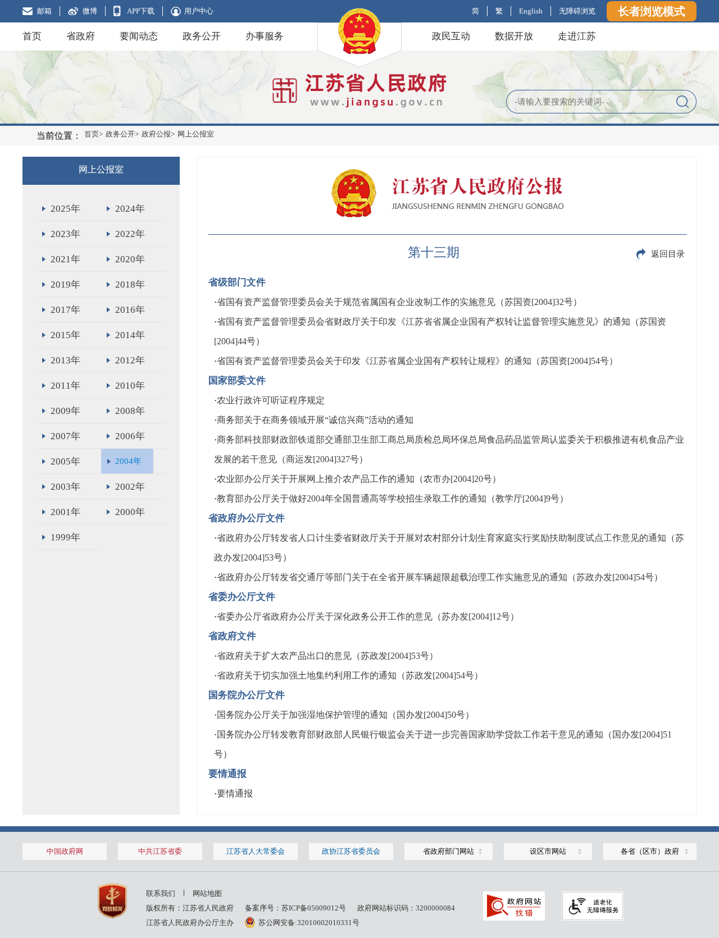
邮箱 (44, 11)
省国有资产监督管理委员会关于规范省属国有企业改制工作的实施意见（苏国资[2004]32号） (399, 302)
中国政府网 (65, 851)
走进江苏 (577, 36)
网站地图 (207, 893)
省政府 (80, 36)
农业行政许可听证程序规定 (271, 400)
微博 (90, 11)
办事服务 (264, 36)
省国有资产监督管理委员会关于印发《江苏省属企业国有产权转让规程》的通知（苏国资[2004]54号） (417, 361)
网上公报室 (196, 134)
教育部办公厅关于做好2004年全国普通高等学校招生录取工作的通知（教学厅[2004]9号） (392, 498)
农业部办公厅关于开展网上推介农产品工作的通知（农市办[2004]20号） (359, 479)
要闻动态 (139, 36)
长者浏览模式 (651, 11)
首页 (32, 36)
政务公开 (202, 36)
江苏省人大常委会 (255, 851)
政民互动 (451, 36)
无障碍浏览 (577, 11)
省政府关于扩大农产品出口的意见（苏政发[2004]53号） (327, 656)
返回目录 (668, 253)
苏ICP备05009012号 (313, 908)
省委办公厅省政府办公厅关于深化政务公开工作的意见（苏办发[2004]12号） (368, 616)
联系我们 (160, 893)
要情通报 (235, 793)
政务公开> (122, 134)
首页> (93, 134)
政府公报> (158, 134)
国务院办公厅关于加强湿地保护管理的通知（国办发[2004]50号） (345, 715)
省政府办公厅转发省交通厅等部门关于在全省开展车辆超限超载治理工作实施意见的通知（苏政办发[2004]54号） (440, 577)
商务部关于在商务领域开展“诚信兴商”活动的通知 (315, 420)
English (531, 11)
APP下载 (140, 11)
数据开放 (514, 36)
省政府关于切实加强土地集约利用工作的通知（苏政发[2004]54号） (350, 675)
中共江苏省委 (160, 851)
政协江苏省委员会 (351, 851)
